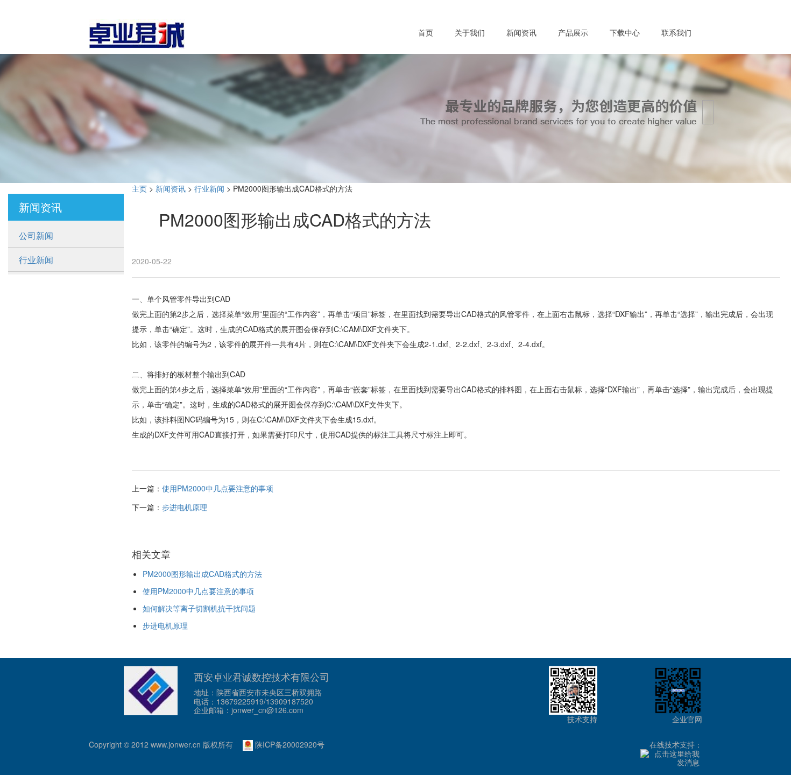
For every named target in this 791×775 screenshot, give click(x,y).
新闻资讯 (521, 32)
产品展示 (573, 32)
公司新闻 (36, 235)
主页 (139, 188)
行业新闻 (36, 259)
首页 (425, 32)
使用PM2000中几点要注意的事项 (217, 488)
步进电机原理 (184, 507)
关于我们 (470, 32)
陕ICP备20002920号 (288, 744)
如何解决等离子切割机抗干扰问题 (199, 608)
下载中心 (625, 32)
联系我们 (676, 32)
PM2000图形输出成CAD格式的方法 (202, 573)
